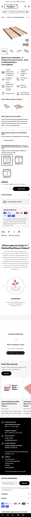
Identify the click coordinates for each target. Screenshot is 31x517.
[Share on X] (14, 232)
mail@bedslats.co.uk (11, 440)
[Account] (25, 6)
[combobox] (15, 12)
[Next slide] (27, 286)
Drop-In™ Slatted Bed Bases (15, 17)
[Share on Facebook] (9, 232)
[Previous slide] (3, 286)
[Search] (27, 12)
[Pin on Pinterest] (19, 232)
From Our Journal (9, 364)
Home (3, 17)
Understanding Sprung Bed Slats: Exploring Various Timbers (10, 404)
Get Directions (9, 467)
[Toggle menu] (2, 6)
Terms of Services (24, 488)
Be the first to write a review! (15, 353)
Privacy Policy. (8, 489)
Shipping (11, 184)
